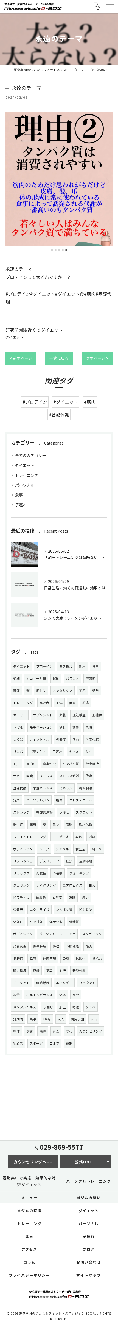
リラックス (21, 873)
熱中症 (18, 824)
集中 (33, 1019)
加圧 (62, 1007)
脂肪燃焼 (42, 982)
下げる (18, 727)
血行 (62, 970)
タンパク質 (71, 763)
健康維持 (92, 763)
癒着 (75, 727)
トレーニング (26, 475)
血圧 (16, 763)
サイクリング (46, 885)
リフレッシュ (23, 861)
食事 (19, 495)
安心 (69, 1031)
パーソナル (24, 485)
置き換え (65, 666)
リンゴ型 (36, 921)
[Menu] (109, 6)
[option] (59, 179)
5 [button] (66, 250)
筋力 (89, 946)
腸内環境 (19, 970)
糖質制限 (85, 788)
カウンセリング (90, 1031)
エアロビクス (72, 885)
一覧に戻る (59, 358)
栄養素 (18, 909)
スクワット (84, 812)
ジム (94, 1019)
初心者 (18, 1043)
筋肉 (75, 739)
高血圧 (31, 763)
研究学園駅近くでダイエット (34, 330)
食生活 (80, 849)
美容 (82, 690)
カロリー (19, 715)
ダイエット (14, 337)
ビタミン (85, 909)
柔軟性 (41, 873)
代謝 (89, 776)
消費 (92, 837)
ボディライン (23, 849)
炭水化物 (85, 824)
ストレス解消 (69, 776)
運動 (56, 678)
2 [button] (56, 250)
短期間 (18, 1019)
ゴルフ (54, 1043)
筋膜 (62, 727)
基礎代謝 (19, 788)
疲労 (85, 897)
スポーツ (36, 1043)
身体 (78, 837)
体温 (62, 995)
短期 (16, 678)
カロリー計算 (36, 678)
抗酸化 (81, 958)
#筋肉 (89, 402)
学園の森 (92, 739)
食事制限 (49, 763)
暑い (56, 824)
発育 (72, 703)
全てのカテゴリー (30, 455)
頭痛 (16, 690)
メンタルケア (62, 690)
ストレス (46, 776)
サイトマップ (88, 1275)
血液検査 (79, 715)
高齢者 (44, 703)
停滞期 (90, 678)
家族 (69, 1043)
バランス (72, 678)
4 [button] (63, 250)
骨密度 (61, 739)
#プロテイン (35, 402)
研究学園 (77, 1019)
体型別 (18, 921)
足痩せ (64, 812)
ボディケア (38, 751)
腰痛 (85, 703)
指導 (43, 1031)
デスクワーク (49, 861)
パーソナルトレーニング (57, 934)
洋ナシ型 (56, 921)
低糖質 (74, 921)
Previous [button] (10, 181)
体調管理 (49, 958)
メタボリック (92, 934)
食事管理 (39, 946)
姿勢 (95, 690)
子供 (59, 703)
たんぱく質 (64, 909)
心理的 (48, 1007)
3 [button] (59, 250)
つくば (18, 739)
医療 (33, 824)
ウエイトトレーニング (29, 837)
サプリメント (43, 715)
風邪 (33, 958)
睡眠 (72, 897)
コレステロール (80, 800)
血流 (69, 861)
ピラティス (21, 897)
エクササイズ (39, 909)
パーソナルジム (37, 800)
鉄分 (16, 995)
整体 (16, 1031)
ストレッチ (21, 812)
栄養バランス (43, 788)
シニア (44, 849)
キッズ (74, 751)
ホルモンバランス (39, 995)
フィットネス (39, 739)
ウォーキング (79, 873)
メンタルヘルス (24, 1007)
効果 (82, 666)
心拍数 (58, 873)
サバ (16, 776)
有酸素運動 (44, 812)
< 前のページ (21, 358)
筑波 (89, 727)
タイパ (90, 1007)
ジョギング (21, 885)
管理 (56, 1031)
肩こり (97, 849)
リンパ (18, 751)
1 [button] (52, 250)
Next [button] (107, 181)
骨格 (56, 946)
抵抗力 (97, 958)
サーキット (21, 982)
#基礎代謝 (59, 414)
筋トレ (41, 690)
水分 (75, 995)
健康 (29, 1031)
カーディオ (61, 837)
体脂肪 (41, 897)
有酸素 (57, 897)
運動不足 (85, 861)
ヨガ (92, 885)
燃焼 (36, 970)
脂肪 (69, 824)
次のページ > (97, 358)
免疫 (66, 958)
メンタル (62, 849)
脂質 (59, 800)
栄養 (62, 715)
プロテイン (44, 666)
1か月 (47, 1019)
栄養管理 (19, 946)
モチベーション (41, 727)
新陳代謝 (79, 970)
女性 (88, 751)
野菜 (16, 800)
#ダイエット (65, 402)
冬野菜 (18, 958)
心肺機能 (72, 946)
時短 (75, 1007)
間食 (29, 776)
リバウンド (87, 982)
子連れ (21, 504)
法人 (61, 1019)
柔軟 (49, 970)
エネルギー (64, 982)
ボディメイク (23, 934)
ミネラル (65, 788)
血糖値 (97, 715)
